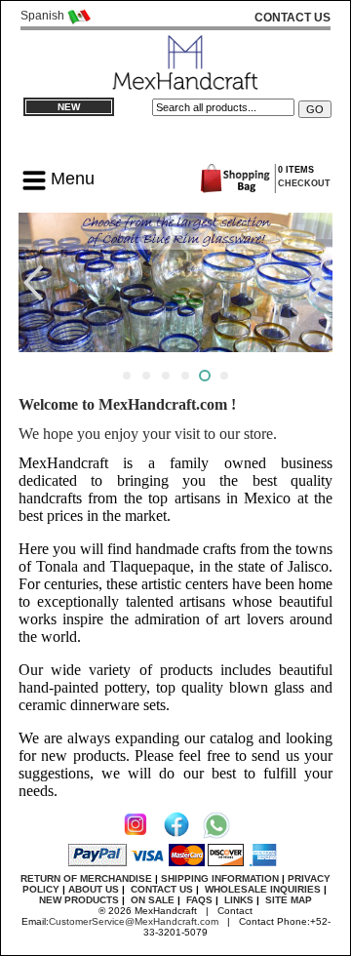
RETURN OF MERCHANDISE (86, 878)
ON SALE (153, 900)
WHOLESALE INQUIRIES (263, 889)
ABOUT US (93, 889)
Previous (31, 282)
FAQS (199, 900)
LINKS (239, 900)
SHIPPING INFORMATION (220, 878)
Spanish (43, 15)
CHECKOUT (304, 183)
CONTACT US (162, 889)
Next (320, 282)
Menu (70, 178)
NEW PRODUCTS (79, 900)
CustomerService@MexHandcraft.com (133, 921)
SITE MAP (288, 900)
